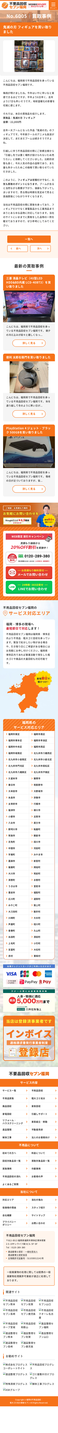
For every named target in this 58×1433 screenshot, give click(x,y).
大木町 (37, 917)
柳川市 (37, 810)
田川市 (37, 841)
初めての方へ (9, 1152)
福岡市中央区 (15, 746)
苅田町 (37, 848)
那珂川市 (12, 829)
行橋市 (37, 803)
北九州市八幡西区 (43, 753)
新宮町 (37, 860)
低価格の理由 (9, 1207)
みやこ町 (12, 905)
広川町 (11, 898)
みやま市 (38, 854)
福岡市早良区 (40, 740)
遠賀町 (37, 898)
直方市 (37, 822)
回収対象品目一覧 (11, 1160)
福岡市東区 (14, 734)
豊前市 (11, 892)
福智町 (37, 892)
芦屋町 (11, 924)
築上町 (37, 905)
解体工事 (7, 1137)
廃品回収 (7, 1106)
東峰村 (37, 955)
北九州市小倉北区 (43, 759)
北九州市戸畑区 (42, 772)
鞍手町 (37, 911)
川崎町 (11, 917)
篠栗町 (11, 867)
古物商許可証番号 (16, 1258)
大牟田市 (12, 791)
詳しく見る (29, 343)
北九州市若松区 (42, 765)
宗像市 (37, 797)
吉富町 (11, 949)
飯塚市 (37, 778)
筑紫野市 (38, 784)
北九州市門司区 (16, 765)
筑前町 (37, 873)
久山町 (37, 930)
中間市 (11, 848)
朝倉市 (37, 835)
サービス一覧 (9, 1090)
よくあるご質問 (10, 1184)
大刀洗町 (12, 911)
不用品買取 (8, 1098)
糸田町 (11, 936)
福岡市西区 (39, 746)
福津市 (11, 810)
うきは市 (12, 886)
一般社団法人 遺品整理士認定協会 (23, 1253)
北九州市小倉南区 (17, 759)
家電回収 (7, 1113)
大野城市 (38, 791)
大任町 (37, 949)
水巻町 (37, 879)
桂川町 (37, 924)
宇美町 (11, 854)
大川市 (11, 873)
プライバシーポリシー (9, 1223)
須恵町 (11, 879)
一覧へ (29, 239)
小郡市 (11, 816)
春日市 (11, 784)
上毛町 (11, 943)
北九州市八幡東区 (17, 772)
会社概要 (7, 1215)
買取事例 (7, 1168)
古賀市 (37, 816)
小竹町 (37, 943)
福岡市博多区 (15, 740)
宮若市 (37, 886)
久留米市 (12, 778)
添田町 (37, 936)
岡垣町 (37, 867)
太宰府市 (12, 803)
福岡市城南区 (15, 753)
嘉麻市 (11, 860)
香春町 (11, 930)
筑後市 (11, 835)
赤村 (10, 955)
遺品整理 (7, 1129)
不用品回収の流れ (11, 1176)
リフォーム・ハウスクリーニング (12, 1122)
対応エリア (8, 1199)
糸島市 (11, 797)
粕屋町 (37, 829)
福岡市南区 (39, 734)
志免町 (11, 841)
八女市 (11, 822)
